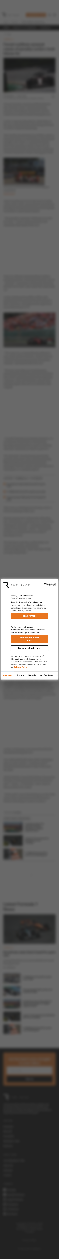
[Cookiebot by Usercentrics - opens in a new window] (44, 585)
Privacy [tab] (20, 675)
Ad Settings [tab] (46, 675)
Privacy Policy (20, 667)
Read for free (30, 616)
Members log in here (29, 648)
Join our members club (29, 639)
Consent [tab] (7, 675)
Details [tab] (32, 675)
